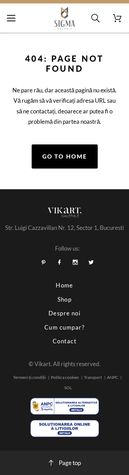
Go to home (64, 156)
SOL (68, 387)
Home (64, 285)
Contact (64, 341)
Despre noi (65, 313)
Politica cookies (65, 377)
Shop (64, 299)
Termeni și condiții (29, 377)
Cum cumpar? (64, 327)
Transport (93, 377)
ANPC (112, 377)
